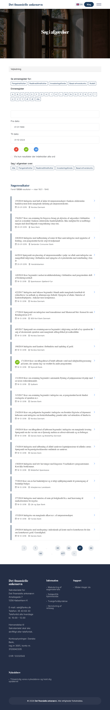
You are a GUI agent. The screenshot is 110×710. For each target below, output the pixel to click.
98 (91, 548)
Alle (38, 99)
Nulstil (92, 83)
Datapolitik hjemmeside (52, 595)
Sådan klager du (83, 587)
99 (40, 553)
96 (69, 548)
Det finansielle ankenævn (26, 4)
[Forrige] (24, 548)
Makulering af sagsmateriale (54, 588)
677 (63, 553)
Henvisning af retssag (54, 607)
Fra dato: (15, 121)
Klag (89, 4)
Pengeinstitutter (19, 83)
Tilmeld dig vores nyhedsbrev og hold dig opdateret (30, 680)
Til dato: (15, 134)
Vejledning (16, 69)
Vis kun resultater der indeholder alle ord (34, 156)
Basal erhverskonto (77, 83)
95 (58, 548)
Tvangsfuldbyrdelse (57, 601)
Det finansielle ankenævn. (46, 701)
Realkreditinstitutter (38, 83)
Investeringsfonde (58, 83)
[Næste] (74, 553)
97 (80, 548)
